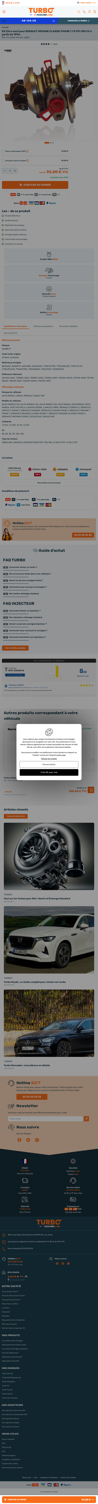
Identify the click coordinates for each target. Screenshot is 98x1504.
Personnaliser (49, 764)
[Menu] (4, 11)
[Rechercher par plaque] (53, 21)
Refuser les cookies (49, 759)
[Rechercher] (79, 12)
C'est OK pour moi (49, 772)
